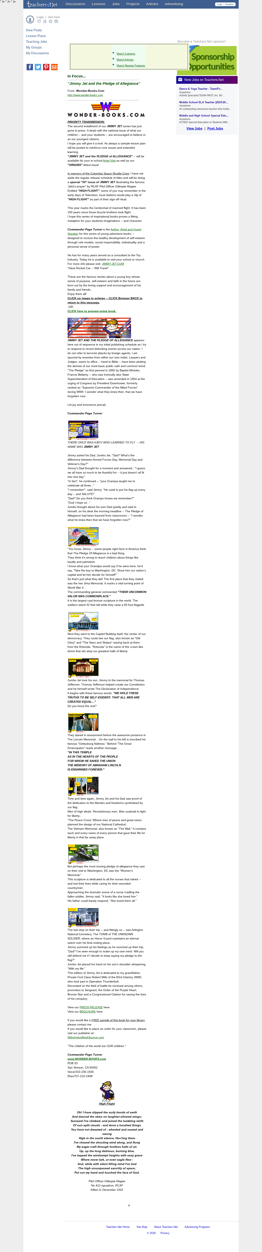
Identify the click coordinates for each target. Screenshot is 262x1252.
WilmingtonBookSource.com (86, 1037)
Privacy (164, 1233)
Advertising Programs (197, 1226)
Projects (133, 4)
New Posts (34, 30)
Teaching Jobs (36, 41)
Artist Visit (109, 160)
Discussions (75, 4)
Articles (152, 4)
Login (219, 4)
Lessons (98, 4)
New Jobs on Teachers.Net (204, 80)
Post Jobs (215, 128)
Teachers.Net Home (118, 1226)
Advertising (174, 4)
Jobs (116, 4)
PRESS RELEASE (91, 1007)
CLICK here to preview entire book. (92, 311)
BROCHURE (88, 1011)
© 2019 (151, 1233)
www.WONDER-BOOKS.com (87, 1059)
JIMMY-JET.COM (113, 263)
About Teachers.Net (166, 1226)
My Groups (34, 47)
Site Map (142, 1226)
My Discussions (37, 53)
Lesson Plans (36, 36)
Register (229, 4)
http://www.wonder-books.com (85, 95)
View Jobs (194, 128)
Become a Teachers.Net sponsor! (201, 41)
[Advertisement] (115, 1217)
